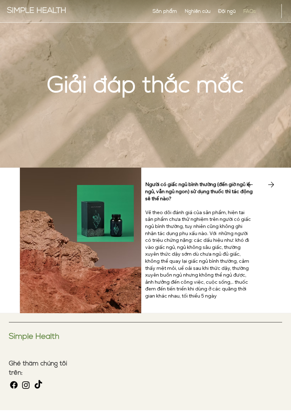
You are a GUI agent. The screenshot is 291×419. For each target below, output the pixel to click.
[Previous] (250, 184)
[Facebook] (14, 385)
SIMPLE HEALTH (36, 10)
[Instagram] (26, 385)
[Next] (271, 184)
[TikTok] (38, 385)
